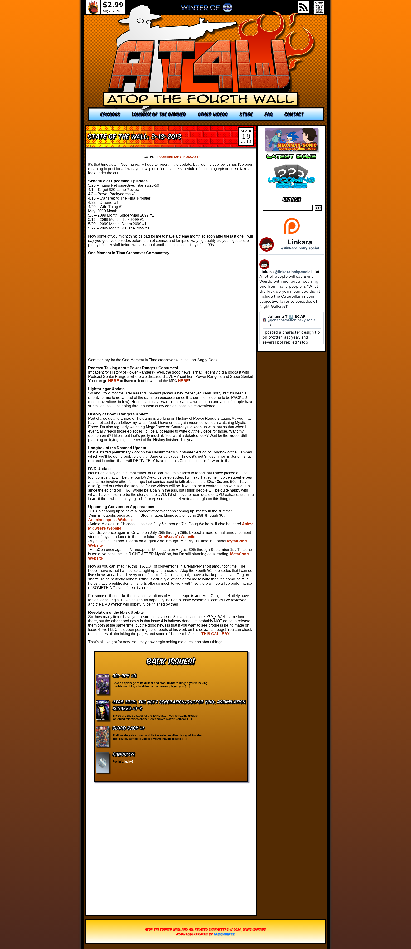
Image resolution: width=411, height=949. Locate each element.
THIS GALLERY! (216, 634)
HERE (113, 381)
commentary (170, 157)
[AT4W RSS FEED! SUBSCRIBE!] (303, 7)
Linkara (300, 242)
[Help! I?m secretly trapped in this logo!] (206, 62)
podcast (190, 157)
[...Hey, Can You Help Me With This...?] (207, 9)
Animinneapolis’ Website (110, 520)
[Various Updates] (291, 191)
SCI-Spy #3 (125, 675)
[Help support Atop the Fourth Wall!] (292, 233)
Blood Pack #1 (128, 727)
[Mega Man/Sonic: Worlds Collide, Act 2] (291, 150)
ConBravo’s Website (176, 537)
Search (292, 198)
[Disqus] (171, 846)
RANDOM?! (124, 753)
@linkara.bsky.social (300, 248)
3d (317, 272)
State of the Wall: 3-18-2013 (134, 135)
